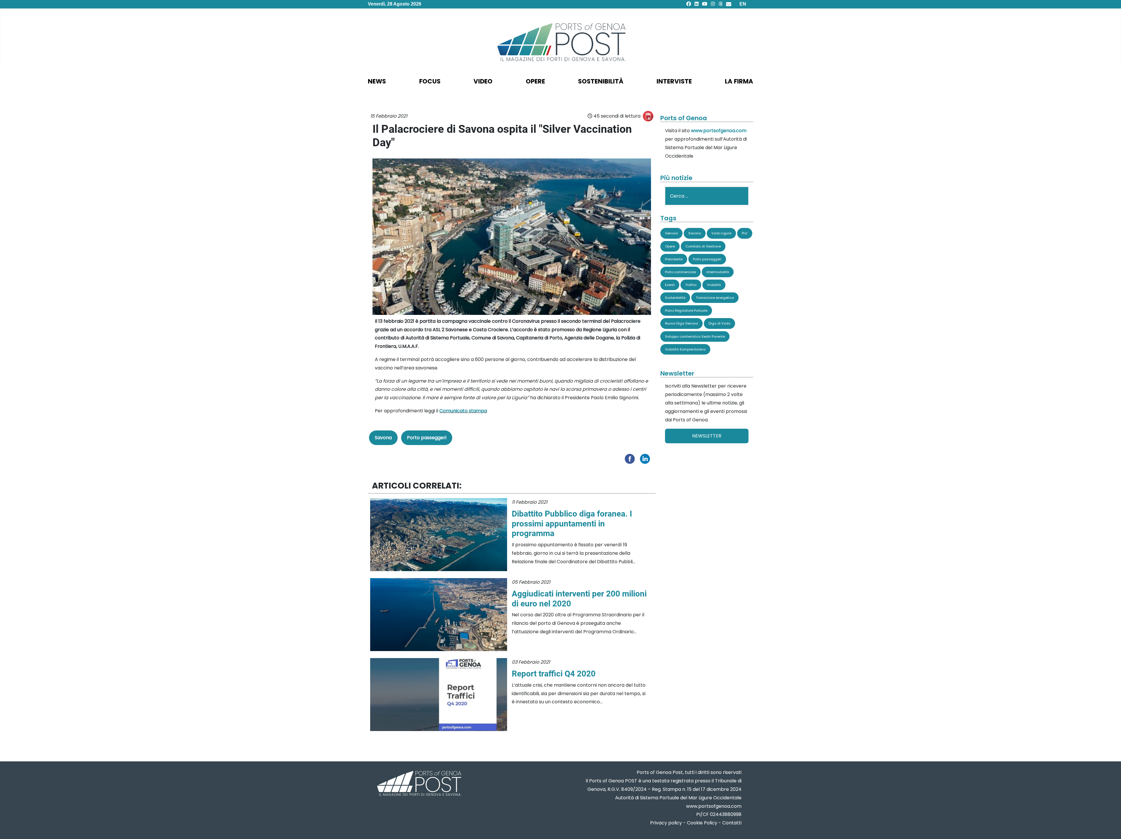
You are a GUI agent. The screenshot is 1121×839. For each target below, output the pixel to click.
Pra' (745, 233)
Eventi (670, 284)
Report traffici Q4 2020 (554, 673)
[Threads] (720, 3)
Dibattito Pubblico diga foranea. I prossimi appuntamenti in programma (572, 523)
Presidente (674, 259)
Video (483, 81)
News (377, 81)
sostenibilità (600, 81)
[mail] (728, 3)
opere (535, 81)
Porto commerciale (680, 272)
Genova (671, 233)
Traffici (691, 284)
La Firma (739, 81)
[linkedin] (696, 3)
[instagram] (713, 3)
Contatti (731, 822)
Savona (383, 437)
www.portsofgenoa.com (718, 130)
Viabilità (714, 284)
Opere (670, 246)
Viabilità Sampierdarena (685, 349)
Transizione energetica (715, 297)
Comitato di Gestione (703, 246)
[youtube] (704, 3)
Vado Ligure (721, 233)
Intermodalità (717, 272)
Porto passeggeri (426, 437)
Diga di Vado (719, 323)
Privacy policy (666, 822)
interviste (674, 81)
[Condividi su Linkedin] (646, 458)
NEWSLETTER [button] (706, 435)
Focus (430, 81)
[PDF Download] (648, 116)
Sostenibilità (675, 297)
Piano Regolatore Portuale (686, 310)
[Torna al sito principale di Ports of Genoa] (418, 784)
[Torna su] (1110, 827)
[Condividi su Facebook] (631, 458)
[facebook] (688, 3)
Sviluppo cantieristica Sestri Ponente (695, 336)
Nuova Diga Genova (681, 323)
